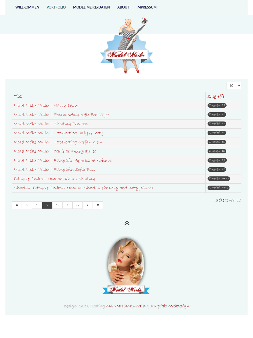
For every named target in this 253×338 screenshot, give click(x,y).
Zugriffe (216, 96)
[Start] (17, 205)
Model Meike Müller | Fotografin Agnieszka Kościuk (62, 160)
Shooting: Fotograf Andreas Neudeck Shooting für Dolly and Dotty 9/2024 (84, 188)
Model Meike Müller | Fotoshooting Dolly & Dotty (58, 133)
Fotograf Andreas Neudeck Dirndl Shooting (54, 179)
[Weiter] (88, 205)
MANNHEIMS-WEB (126, 306)
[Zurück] (27, 205)
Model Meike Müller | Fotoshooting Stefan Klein (58, 142)
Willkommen (27, 7)
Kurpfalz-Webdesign (170, 306)
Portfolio (56, 7)
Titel (18, 96)
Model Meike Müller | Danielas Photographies (55, 151)
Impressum (147, 7)
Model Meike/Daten (91, 7)
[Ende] (98, 205)
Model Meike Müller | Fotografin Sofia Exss (54, 169)
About (123, 7)
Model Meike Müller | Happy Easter (46, 105)
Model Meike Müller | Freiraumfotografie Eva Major (61, 115)
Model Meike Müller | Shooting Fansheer (51, 124)
